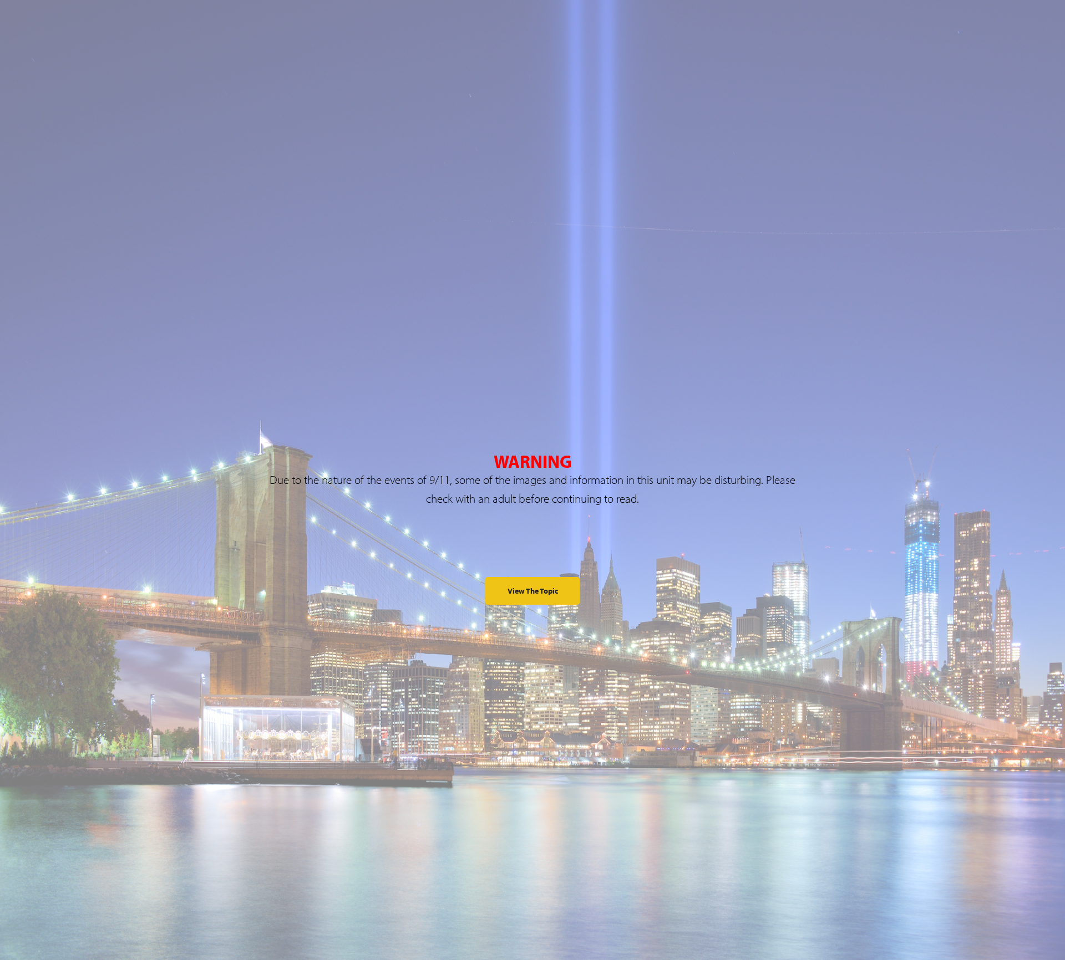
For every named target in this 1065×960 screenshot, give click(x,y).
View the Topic (533, 591)
